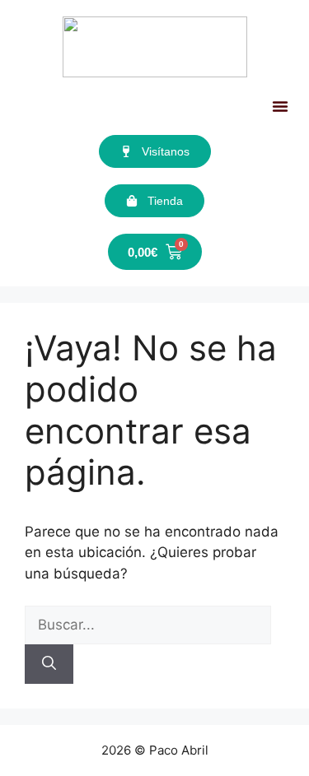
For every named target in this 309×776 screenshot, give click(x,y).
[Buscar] (49, 664)
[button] (280, 106)
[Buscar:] (148, 624)
